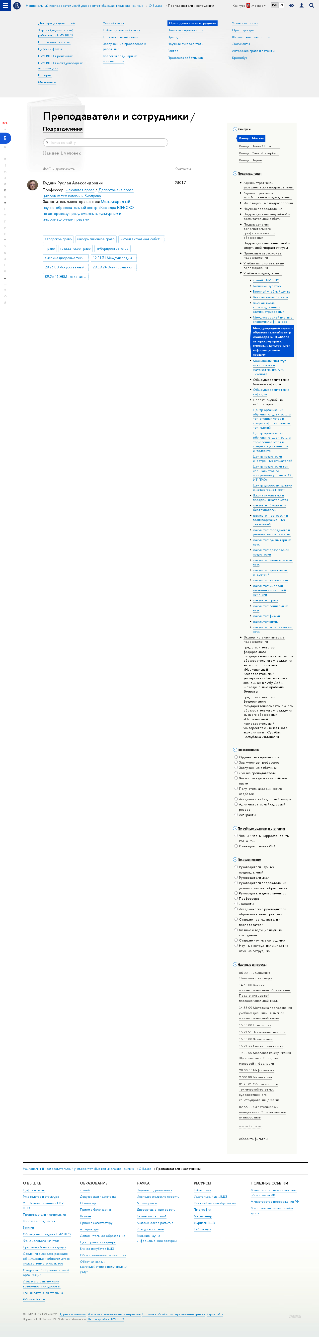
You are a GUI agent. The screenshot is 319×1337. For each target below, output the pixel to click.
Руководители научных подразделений (256, 869)
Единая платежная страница (43, 1293)
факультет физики (266, 616)
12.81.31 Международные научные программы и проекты (115, 258)
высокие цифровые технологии (67, 258)
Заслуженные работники (258, 767)
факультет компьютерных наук (273, 562)
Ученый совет (113, 23)
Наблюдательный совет (121, 30)
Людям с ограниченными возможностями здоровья (42, 1283)
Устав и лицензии (245, 23)
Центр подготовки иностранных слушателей (272, 458)
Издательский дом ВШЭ (211, 1196)
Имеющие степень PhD (257, 846)
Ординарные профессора (259, 757)
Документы (241, 43)
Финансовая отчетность (251, 37)
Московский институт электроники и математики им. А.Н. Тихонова (269, 367)
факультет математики (270, 580)
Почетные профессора (185, 30)
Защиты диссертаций (151, 1216)
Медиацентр (203, 1216)
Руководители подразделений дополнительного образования (263, 885)
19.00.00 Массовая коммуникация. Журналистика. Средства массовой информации (265, 1057)
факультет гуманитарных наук (272, 542)
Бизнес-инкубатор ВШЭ (97, 1249)
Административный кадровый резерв (262, 807)
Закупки (28, 1227)
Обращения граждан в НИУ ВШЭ (47, 1234)
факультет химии (266, 621)
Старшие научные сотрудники (262, 940)
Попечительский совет (121, 37)
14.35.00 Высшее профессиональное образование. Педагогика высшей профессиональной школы (265, 993)
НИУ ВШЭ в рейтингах (55, 56)
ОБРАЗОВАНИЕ (93, 1183)
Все (4, 123)
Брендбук (239, 57)
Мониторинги (147, 1203)
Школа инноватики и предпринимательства (270, 497)
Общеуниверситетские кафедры (271, 391)
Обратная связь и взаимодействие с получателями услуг (103, 1266)
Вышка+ (85, 1216)
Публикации (202, 1229)
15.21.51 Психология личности (262, 1032)
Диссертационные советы (156, 1209)
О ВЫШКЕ (32, 1183)
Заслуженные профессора (259, 762)
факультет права (265, 600)
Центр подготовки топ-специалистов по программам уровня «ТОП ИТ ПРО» (273, 473)
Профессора (249, 898)
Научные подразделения (154, 1190)
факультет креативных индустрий (270, 572)
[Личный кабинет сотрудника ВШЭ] (301, 5)
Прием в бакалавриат (95, 1209)
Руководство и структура (41, 1196)
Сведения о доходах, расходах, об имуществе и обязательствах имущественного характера (46, 1259)
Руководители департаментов (262, 893)
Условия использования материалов (114, 1314)
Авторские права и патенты (253, 50)
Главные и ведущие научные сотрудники (260, 932)
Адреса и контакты (73, 1314)
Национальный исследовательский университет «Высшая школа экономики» (78, 1169)
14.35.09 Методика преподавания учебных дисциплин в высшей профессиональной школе (265, 1012)
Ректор (172, 50)
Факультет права (80, 189)
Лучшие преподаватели (257, 773)
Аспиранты (247, 814)
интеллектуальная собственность (142, 239)
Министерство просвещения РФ (275, 1201)
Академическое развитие (155, 1223)
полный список (250, 1126)
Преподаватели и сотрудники (44, 1214)
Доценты (246, 903)
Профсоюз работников (185, 57)
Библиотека (202, 1190)
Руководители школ (254, 877)
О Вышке (145, 1169)
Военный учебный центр (271, 291)
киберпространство (112, 248)
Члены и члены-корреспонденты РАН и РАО (264, 838)
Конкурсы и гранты (150, 1229)
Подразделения (63, 128)
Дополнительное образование (102, 1236)
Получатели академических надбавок (260, 791)
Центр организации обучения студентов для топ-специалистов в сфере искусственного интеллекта (272, 442)
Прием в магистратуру (96, 1223)
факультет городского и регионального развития (272, 532)
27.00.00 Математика (255, 1077)
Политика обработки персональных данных (173, 1314)
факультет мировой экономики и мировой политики (269, 590)
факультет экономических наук (273, 629)
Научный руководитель (185, 43)
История (45, 75)
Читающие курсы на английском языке (263, 781)
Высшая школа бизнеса (270, 297)
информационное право (96, 239)
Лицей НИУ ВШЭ (266, 280)
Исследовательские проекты (158, 1196)
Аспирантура (89, 1229)
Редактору (295, 1315)
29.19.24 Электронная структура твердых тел (115, 267)
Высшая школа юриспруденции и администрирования (268, 307)
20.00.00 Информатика (256, 1070)
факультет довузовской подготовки (271, 552)
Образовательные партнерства (103, 1255)
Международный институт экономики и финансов (273, 319)
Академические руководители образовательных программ (262, 911)
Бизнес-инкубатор (267, 286)
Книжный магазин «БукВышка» (215, 1203)
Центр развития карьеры (98, 1242)
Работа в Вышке (34, 1299)
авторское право (58, 239)
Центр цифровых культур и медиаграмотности (272, 487)
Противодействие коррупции (44, 1247)
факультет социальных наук (270, 608)
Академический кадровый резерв (265, 799)
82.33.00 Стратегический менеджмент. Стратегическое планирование (262, 1111)
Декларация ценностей (56, 23)
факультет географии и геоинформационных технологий (270, 519)
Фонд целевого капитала (41, 1241)
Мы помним (47, 82)
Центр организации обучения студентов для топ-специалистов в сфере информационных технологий (272, 418)
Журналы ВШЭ (204, 1223)
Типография (202, 1209)
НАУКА (143, 1183)
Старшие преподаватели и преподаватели (259, 922)
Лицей (85, 1190)
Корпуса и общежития (39, 1221)
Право (50, 248)
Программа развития (54, 42)
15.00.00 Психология (255, 1025)
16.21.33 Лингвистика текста (261, 1046)
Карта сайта (215, 1314)
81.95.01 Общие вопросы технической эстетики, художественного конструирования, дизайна (259, 1092)
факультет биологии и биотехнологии (269, 507)
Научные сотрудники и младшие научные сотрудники (263, 948)
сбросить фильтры (253, 1138)
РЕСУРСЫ (202, 1183)
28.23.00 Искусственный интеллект (67, 267)
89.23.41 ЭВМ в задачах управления (67, 276)
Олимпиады (88, 1203)
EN (281, 5)
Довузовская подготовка (98, 1196)
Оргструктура (243, 30)
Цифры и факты (50, 49)
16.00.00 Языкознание (256, 1039)
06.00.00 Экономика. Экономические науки (255, 975)
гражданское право (75, 248)
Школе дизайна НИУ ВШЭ (105, 1319)
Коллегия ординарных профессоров (120, 58)
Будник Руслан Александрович (73, 183)
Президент (176, 37)
